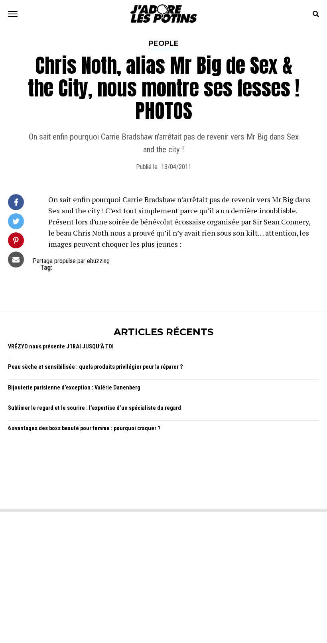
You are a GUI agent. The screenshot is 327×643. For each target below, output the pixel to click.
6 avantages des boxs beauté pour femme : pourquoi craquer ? (84, 428)
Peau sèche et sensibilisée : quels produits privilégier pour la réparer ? (95, 367)
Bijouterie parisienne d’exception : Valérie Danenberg (74, 387)
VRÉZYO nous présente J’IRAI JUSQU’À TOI (61, 346)
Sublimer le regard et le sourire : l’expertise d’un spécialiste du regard (94, 408)
